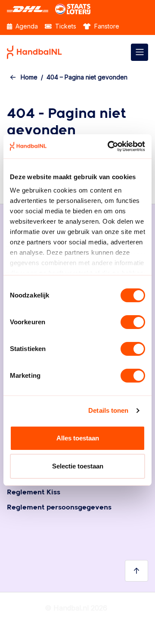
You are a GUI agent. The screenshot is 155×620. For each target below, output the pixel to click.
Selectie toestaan (77, 466)
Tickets (64, 26)
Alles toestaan (77, 438)
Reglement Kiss (33, 492)
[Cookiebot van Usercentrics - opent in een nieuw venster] (109, 146)
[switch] (133, 322)
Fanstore (106, 26)
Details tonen (108, 410)
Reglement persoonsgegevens (59, 507)
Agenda (26, 26)
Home (29, 77)
